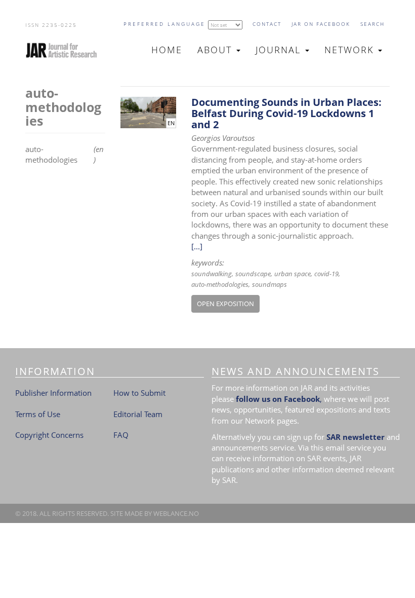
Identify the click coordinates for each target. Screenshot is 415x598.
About (216, 50)
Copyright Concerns (49, 435)
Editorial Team (137, 414)
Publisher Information (53, 393)
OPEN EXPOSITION (225, 303)
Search (372, 23)
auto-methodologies (219, 284)
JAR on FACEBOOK (321, 23)
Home (166, 50)
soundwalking (211, 273)
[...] (196, 246)
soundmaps (269, 284)
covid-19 (326, 273)
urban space (292, 273)
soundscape (253, 273)
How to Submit (139, 393)
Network (350, 50)
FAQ (121, 435)
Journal (280, 50)
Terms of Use (37, 414)
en (171, 123)
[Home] (65, 50)
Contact (267, 23)
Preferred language (164, 23)
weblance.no (176, 513)
